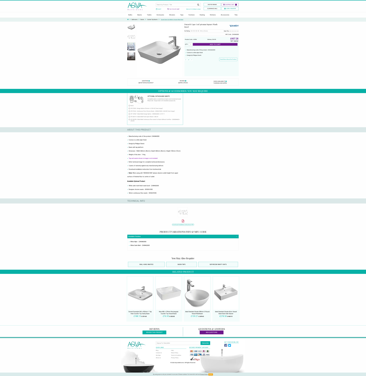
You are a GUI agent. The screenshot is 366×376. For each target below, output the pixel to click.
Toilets (149, 15)
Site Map (158, 355)
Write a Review (204, 31)
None (132, 105)
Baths (130, 15)
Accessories (225, 15)
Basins (139, 15)
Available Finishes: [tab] (134, 236)
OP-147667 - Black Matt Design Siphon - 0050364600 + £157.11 (148, 114)
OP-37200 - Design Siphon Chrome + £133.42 (147, 108)
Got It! (210, 374)
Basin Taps (181, 264)
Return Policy (174, 352)
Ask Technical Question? (146, 82)
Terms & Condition (176, 355)
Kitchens (213, 15)
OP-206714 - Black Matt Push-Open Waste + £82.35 (144, 116)
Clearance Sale (212, 8)
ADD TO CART (215, 44)
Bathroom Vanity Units (218, 264)
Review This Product (154, 332)
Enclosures (160, 15)
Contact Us (159, 352)
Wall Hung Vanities (146, 264)
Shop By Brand (212, 4)
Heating (202, 15)
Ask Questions (211, 332)
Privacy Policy (174, 357)
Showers (172, 15)
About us (158, 357)
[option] (131, 28)
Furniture (192, 15)
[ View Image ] (159, 108)
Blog (157, 350)
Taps (181, 15)
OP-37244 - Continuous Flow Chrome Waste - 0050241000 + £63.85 (153, 111)
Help (172, 350)
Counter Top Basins (152, 19)
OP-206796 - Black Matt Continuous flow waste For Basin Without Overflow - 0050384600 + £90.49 (155, 120)
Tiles (236, 15)
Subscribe (205, 343)
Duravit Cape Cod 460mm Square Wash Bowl (172, 19)
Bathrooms (135, 19)
